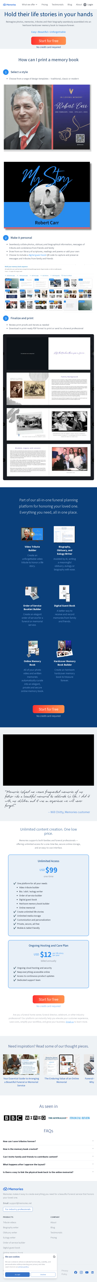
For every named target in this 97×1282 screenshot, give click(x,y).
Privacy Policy (65, 1272)
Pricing (45, 4)
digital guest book (37, 254)
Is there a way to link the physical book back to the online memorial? (38, 1172)
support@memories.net (20, 1203)
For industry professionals (18, 1209)
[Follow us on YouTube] (86, 1272)
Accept (17, 1274)
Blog (70, 4)
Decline (43, 1274)
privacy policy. (23, 1267)
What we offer (28, 4)
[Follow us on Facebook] (75, 1272)
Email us (70, 1021)
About (79, 4)
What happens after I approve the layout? (24, 1164)
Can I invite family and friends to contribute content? (30, 1156)
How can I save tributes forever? (19, 1141)
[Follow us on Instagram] (81, 1272)
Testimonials (58, 4)
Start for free (48, 40)
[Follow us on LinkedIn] (92, 1272)
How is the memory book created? (20, 1149)
